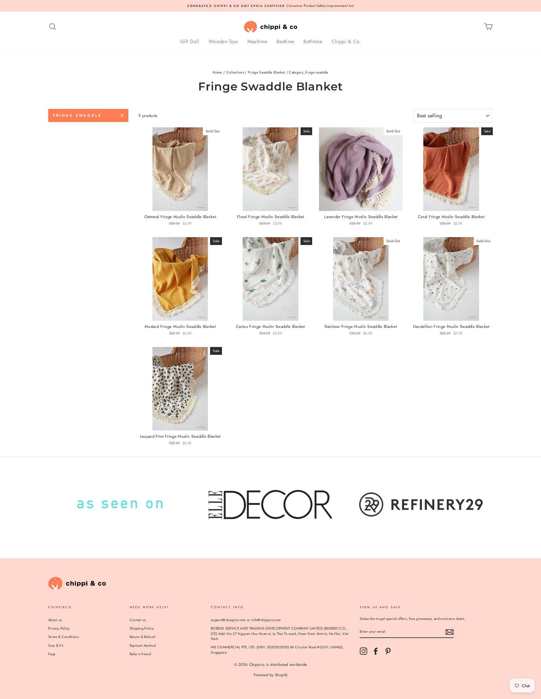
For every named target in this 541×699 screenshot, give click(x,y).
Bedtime (285, 41)
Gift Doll (189, 41)
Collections (235, 72)
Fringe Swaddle (77, 115)
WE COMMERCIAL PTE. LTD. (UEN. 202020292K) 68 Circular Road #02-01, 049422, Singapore (277, 650)
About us (55, 619)
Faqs (51, 653)
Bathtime (312, 41)
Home (217, 72)
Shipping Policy (142, 628)
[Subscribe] (450, 632)
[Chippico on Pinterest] (388, 651)
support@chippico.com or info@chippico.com (246, 619)
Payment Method (143, 645)
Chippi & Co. (346, 41)
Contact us (138, 619)
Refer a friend (140, 653)
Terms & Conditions (63, 636)
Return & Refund (142, 636)
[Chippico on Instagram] (363, 651)
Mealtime (257, 41)
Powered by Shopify (271, 675)
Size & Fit (55, 645)
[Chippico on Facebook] (375, 651)
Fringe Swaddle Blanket (266, 72)
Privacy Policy (59, 628)
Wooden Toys (223, 41)
